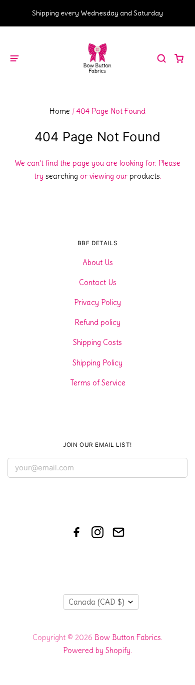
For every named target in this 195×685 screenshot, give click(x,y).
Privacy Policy (97, 302)
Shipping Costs (97, 342)
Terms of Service (98, 382)
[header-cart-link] (179, 58)
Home (60, 111)
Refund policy (97, 322)
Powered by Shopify (96, 650)
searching (62, 176)
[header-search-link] (161, 58)
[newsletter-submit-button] (176, 470)
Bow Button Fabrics (127, 637)
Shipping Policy (97, 362)
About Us (97, 262)
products (145, 176)
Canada (96, 602)
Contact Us (97, 282)
